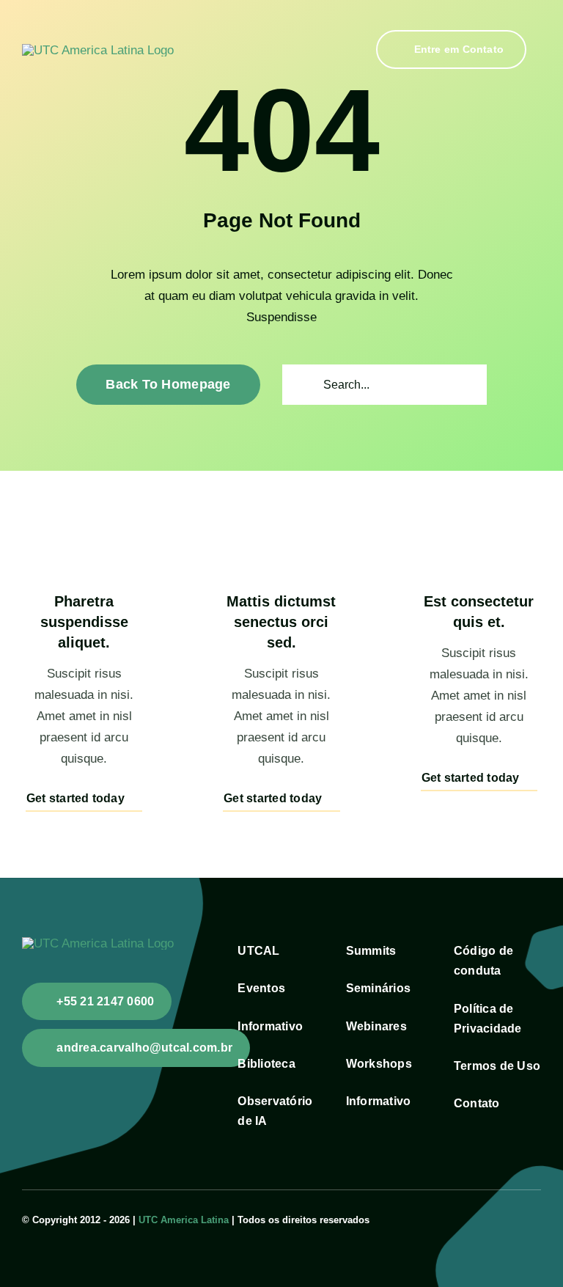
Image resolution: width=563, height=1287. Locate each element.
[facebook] (489, 1217)
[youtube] (513, 1217)
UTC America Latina (184, 1219)
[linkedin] (536, 1217)
